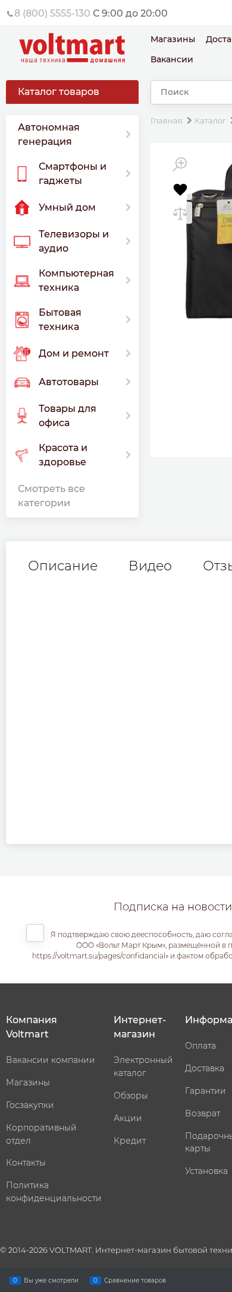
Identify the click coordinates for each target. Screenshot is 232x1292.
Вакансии (172, 59)
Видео (150, 566)
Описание (63, 566)
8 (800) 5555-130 (52, 13)
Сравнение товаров (135, 1280)
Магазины (173, 39)
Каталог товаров (58, 91)
